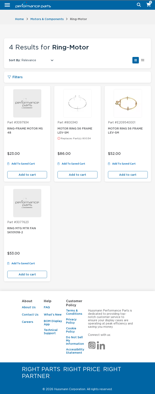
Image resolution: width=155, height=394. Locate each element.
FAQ (47, 307)
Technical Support (51, 331)
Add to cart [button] (27, 174)
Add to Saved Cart (23, 163)
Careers (27, 321)
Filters (18, 77)
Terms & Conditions (74, 312)
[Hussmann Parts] (76, 5)
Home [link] (19, 19)
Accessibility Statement (75, 351)
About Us (29, 307)
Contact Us (30, 314)
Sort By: (15, 60)
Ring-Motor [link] (78, 19)
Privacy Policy (71, 321)
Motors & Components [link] (47, 19)
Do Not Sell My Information (75, 340)
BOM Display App (53, 322)
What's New (53, 314)
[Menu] (7, 5)
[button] (135, 60)
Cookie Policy (71, 330)
